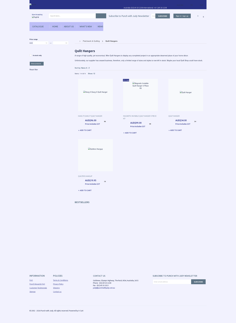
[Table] (205, 68)
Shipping (56, 288)
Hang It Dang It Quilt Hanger (90, 116)
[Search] (101, 15)
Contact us (57, 292)
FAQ (31, 280)
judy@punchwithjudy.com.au (104, 288)
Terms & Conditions (60, 280)
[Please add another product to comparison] (194, 13)
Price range (34, 39)
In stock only (37, 55)
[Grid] (196, 68)
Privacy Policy (58, 284)
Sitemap (33, 292)
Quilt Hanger (174, 116)
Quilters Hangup (85, 176)
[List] (200, 68)
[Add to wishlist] (110, 130)
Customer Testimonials (38, 288)
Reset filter (34, 69)
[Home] (33, 4)
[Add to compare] (112, 130)
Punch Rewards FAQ (37, 284)
